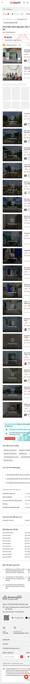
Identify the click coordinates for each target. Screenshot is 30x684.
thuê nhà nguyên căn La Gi (11, 457)
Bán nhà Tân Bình (7, 554)
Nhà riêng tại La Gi (22, 19)
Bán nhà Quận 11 (7, 546)
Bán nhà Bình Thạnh (8, 549)
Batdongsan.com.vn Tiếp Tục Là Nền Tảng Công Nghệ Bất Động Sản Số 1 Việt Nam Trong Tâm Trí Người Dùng (15, 570)
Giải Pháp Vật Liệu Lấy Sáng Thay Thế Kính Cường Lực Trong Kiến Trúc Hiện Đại (15, 578)
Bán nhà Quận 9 (7, 543)
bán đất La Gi (22, 453)
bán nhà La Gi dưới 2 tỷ (10, 450)
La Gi (14, 19)
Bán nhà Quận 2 (7, 535)
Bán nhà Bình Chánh (8, 533)
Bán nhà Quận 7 (7, 541)
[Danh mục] (2, 2)
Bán (4, 19)
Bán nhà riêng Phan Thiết (10, 23)
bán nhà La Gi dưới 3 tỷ (10, 453)
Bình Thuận (9, 19)
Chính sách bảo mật (23, 668)
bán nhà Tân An (8, 460)
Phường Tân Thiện (8, 520)
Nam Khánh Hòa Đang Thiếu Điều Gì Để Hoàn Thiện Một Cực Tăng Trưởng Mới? (15, 586)
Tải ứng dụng (17, 2)
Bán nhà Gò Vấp (7, 551)
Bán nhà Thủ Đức (7, 557)
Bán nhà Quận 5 (7, 538)
